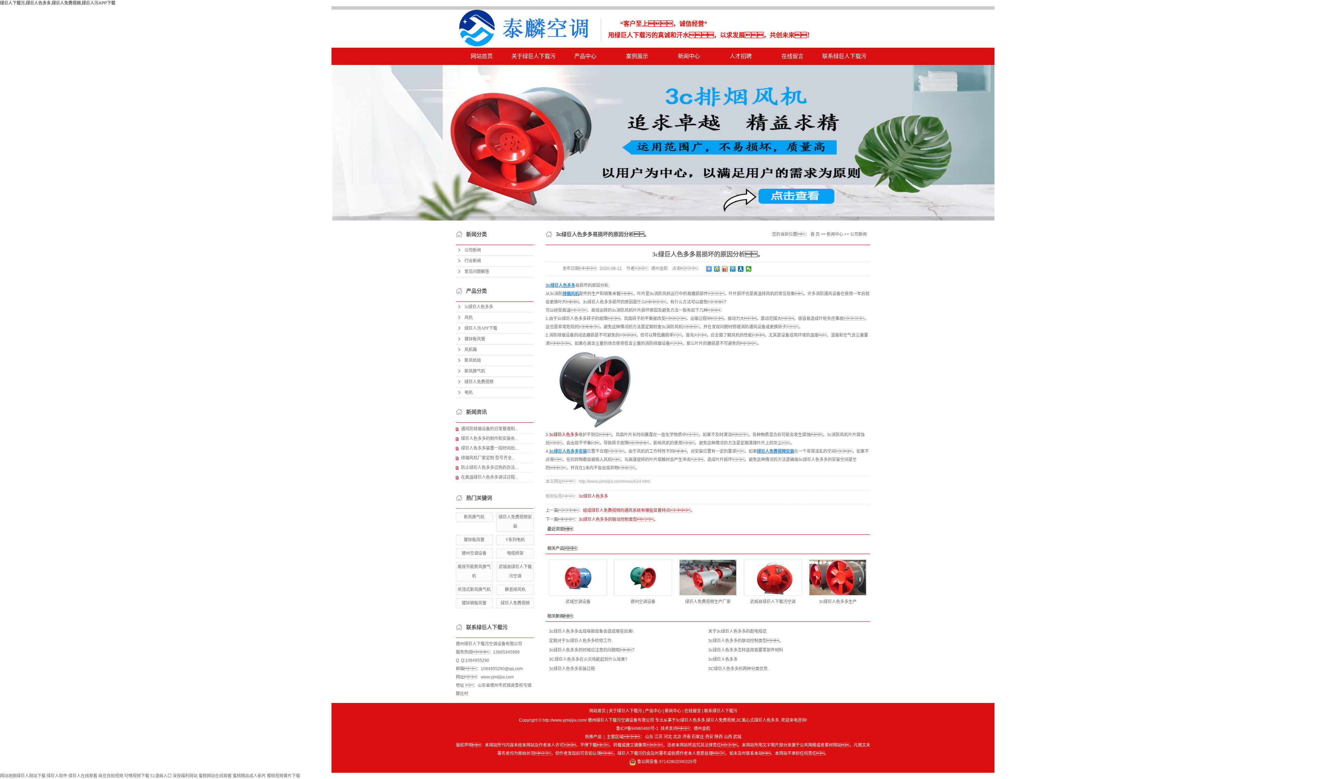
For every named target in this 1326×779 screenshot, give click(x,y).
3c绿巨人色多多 (478, 306)
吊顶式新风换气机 (474, 589)
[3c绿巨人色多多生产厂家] (838, 577)
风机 (468, 317)
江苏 (658, 736)
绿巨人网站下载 (31, 775)
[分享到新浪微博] (725, 269)
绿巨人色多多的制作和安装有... (489, 438)
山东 (649, 736)
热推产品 (593, 736)
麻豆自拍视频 (110, 775)
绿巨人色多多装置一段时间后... (489, 448)
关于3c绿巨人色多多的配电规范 (737, 631)
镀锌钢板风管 (474, 603)
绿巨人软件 (57, 775)
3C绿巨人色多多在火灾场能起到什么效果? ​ (588, 659)
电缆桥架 (515, 553)
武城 (737, 736)
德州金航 (702, 728)
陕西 (718, 736)
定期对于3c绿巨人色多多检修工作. (581, 640)
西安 (709, 736)
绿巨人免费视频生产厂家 (708, 601)
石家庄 (698, 736)
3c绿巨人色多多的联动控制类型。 (618, 519)
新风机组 (472, 360)
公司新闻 (472, 250)
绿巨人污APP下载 (480, 328)
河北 (668, 736)
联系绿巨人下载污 (844, 56)
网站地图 (8, 775)
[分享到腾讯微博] (733, 269)
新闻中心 (689, 56)
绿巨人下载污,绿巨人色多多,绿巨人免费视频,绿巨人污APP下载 (57, 3)
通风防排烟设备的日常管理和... (489, 428)
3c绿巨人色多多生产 (838, 601)
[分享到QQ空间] (717, 269)
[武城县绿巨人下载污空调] (773, 577)
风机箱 (470, 349)
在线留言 (792, 56)
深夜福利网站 (185, 775)
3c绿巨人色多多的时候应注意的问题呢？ (592, 650)
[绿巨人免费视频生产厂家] (708, 577)
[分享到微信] (749, 269)
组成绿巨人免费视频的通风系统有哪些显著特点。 (639, 510)
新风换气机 (474, 371)
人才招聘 (741, 56)
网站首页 (482, 56)
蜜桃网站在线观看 (215, 775)
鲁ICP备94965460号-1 (637, 728)
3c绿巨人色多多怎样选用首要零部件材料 (745, 650)
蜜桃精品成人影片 (249, 775)
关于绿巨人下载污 (533, 56)
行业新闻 (472, 261)
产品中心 (585, 56)
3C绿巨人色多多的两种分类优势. (738, 668)
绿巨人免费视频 (478, 381)
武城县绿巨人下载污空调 (773, 601)
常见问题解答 (476, 271)
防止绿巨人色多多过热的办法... (489, 467)
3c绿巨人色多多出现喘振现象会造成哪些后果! (591, 631)
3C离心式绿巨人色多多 (757, 720)
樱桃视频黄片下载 (283, 775)
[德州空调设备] (643, 577)
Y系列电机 (515, 539)
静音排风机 (515, 589)
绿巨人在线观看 (82, 775)
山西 (728, 736)
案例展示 (637, 56)
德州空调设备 (474, 553)
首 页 (815, 234)
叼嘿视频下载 (136, 775)
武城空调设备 (578, 601)
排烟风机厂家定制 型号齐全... (488, 458)
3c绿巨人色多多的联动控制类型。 (745, 640)
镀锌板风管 (474, 339)
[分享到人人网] (741, 269)
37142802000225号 (678, 761)
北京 (677, 736)
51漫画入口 (161, 775)
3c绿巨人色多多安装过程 (572, 668)
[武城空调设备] (578, 577)
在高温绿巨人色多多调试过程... (489, 477)
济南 (686, 736)
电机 (468, 392)
